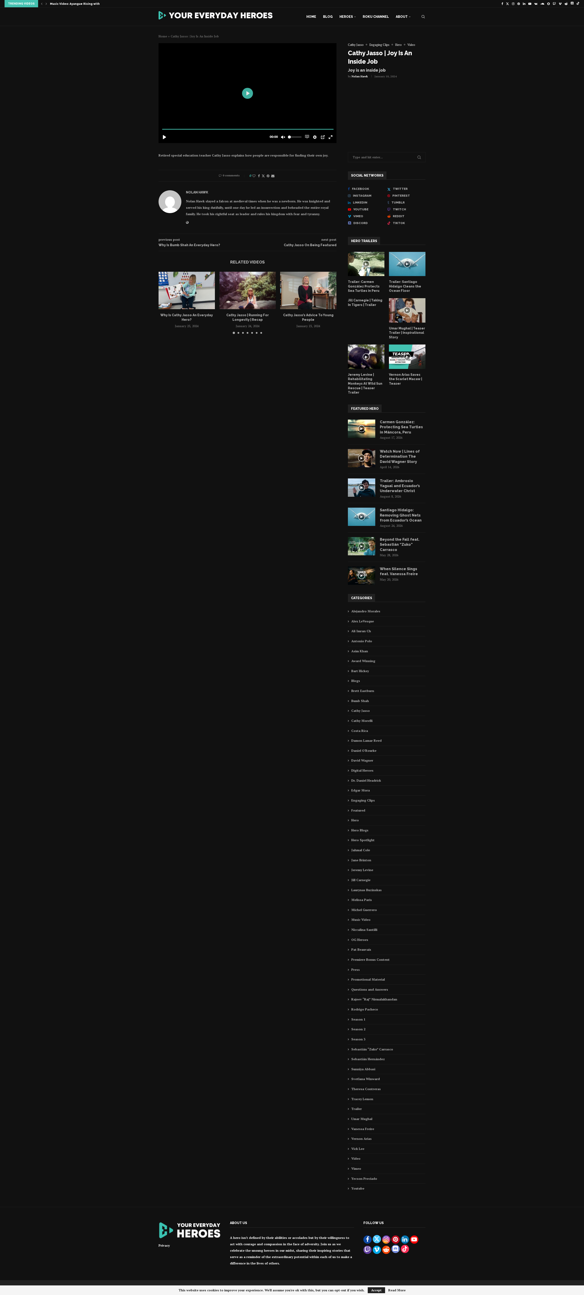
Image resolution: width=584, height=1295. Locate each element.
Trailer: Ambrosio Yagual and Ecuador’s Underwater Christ (400, 486)
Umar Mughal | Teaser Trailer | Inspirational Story (407, 332)
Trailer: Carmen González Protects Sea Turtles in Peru (364, 286)
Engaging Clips (363, 800)
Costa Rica (359, 730)
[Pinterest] (518, 3)
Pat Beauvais (361, 949)
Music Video (360, 919)
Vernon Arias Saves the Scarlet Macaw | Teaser (405, 379)
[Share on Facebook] (259, 176)
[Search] (423, 17)
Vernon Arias (361, 1138)
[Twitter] (507, 3)
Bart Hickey (360, 671)
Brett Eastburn (362, 691)
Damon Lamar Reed (366, 740)
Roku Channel (376, 16)
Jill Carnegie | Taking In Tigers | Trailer (365, 302)
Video (355, 1158)
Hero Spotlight (363, 840)
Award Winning (363, 661)
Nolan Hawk (360, 76)
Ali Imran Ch (361, 631)
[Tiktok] (577, 3)
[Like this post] (254, 176)
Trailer (356, 1109)
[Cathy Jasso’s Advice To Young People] (308, 290)
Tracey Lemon (362, 1099)
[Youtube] (529, 3)
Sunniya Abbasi (363, 1069)
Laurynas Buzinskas (366, 890)
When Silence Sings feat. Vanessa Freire (399, 571)
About (402, 16)
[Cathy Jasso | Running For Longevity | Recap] (247, 290)
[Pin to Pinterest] (268, 176)
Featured (358, 810)
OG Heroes (359, 939)
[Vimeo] (560, 3)
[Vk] (535, 3)
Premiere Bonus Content (370, 959)
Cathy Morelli (362, 720)
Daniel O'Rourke (363, 750)
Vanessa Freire (362, 1129)
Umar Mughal (361, 1119)
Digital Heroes (362, 770)
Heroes (346, 16)
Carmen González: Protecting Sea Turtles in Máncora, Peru (401, 427)
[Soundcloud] (542, 3)
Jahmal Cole (360, 850)
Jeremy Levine (362, 870)
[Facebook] (502, 3)
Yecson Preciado (364, 1178)
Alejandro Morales (365, 611)
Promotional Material (368, 979)
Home (311, 16)
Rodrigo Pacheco (364, 1009)
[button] (42, 3)
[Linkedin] (524, 3)
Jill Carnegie (360, 880)
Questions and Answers (369, 989)
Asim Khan (359, 651)
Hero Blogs (359, 830)
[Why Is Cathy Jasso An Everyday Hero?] (187, 290)
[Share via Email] (272, 176)
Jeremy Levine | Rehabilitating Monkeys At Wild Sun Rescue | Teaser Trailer (365, 383)
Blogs (355, 681)
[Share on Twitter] (263, 176)
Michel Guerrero (364, 910)
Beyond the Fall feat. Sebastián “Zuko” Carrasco (400, 544)
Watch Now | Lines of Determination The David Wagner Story (400, 456)
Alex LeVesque (362, 621)
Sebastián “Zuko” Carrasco (372, 1049)
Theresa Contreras (366, 1089)
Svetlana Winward (365, 1079)
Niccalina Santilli (364, 929)
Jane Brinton (361, 860)
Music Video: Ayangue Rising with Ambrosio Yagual (87, 3)
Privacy (164, 1245)
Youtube (357, 1188)
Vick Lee (357, 1148)
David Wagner (362, 760)
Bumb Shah (360, 701)
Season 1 (358, 1019)
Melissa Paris (361, 900)
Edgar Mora (360, 790)
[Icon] (366, 264)
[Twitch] (554, 3)
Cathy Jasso (360, 710)
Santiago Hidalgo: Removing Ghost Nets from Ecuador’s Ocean (401, 515)
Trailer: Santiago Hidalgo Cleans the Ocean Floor (405, 286)
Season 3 (358, 1039)
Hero (355, 820)
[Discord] (572, 3)
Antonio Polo (361, 641)
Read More (397, 1290)
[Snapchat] (548, 3)
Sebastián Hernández (368, 1059)
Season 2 (358, 1029)
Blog (328, 16)
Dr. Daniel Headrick (366, 780)
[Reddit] (566, 3)
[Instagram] (513, 3)
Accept (376, 1290)
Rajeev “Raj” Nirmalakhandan (374, 999)
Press (355, 969)
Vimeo (356, 1168)
